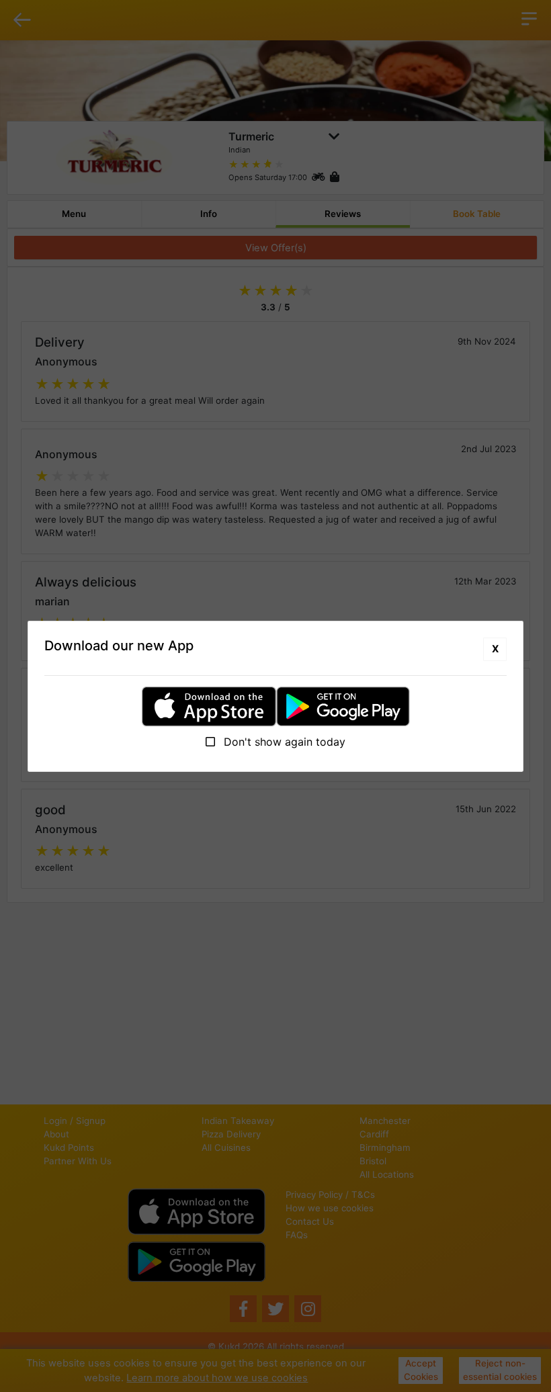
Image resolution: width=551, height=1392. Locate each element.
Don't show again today (282, 741)
